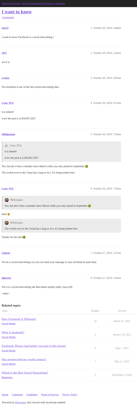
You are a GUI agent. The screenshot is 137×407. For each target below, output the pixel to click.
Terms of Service (50, 394)
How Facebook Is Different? (19, 319)
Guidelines (32, 394)
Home (5, 394)
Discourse (20, 402)
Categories (17, 394)
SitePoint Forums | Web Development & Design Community (33, 3)
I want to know (17, 11)
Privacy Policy (70, 394)
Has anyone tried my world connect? (24, 359)
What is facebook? (13, 332)
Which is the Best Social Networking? (25, 372)
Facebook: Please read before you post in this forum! (34, 346)
